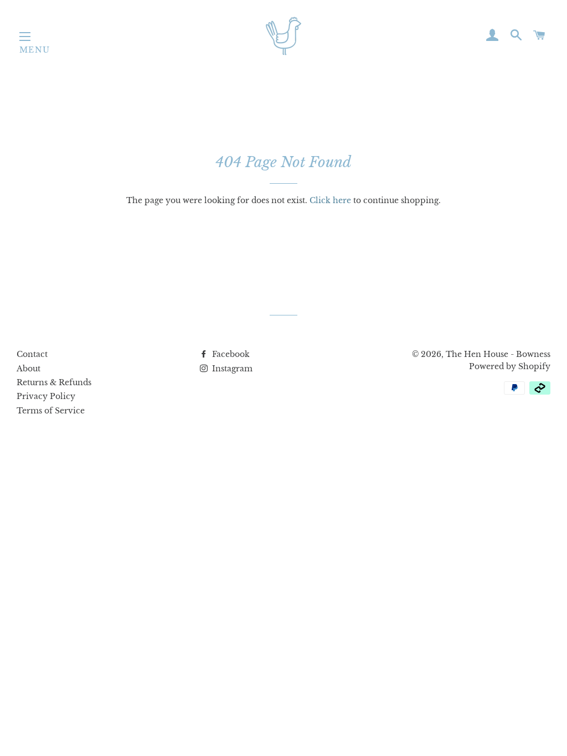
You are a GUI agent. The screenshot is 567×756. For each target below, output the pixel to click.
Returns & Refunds (54, 382)
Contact (32, 354)
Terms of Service (51, 411)
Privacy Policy (46, 396)
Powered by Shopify (509, 366)
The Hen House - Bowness (498, 354)
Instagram (231, 369)
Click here (330, 200)
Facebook (230, 354)
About (28, 369)
